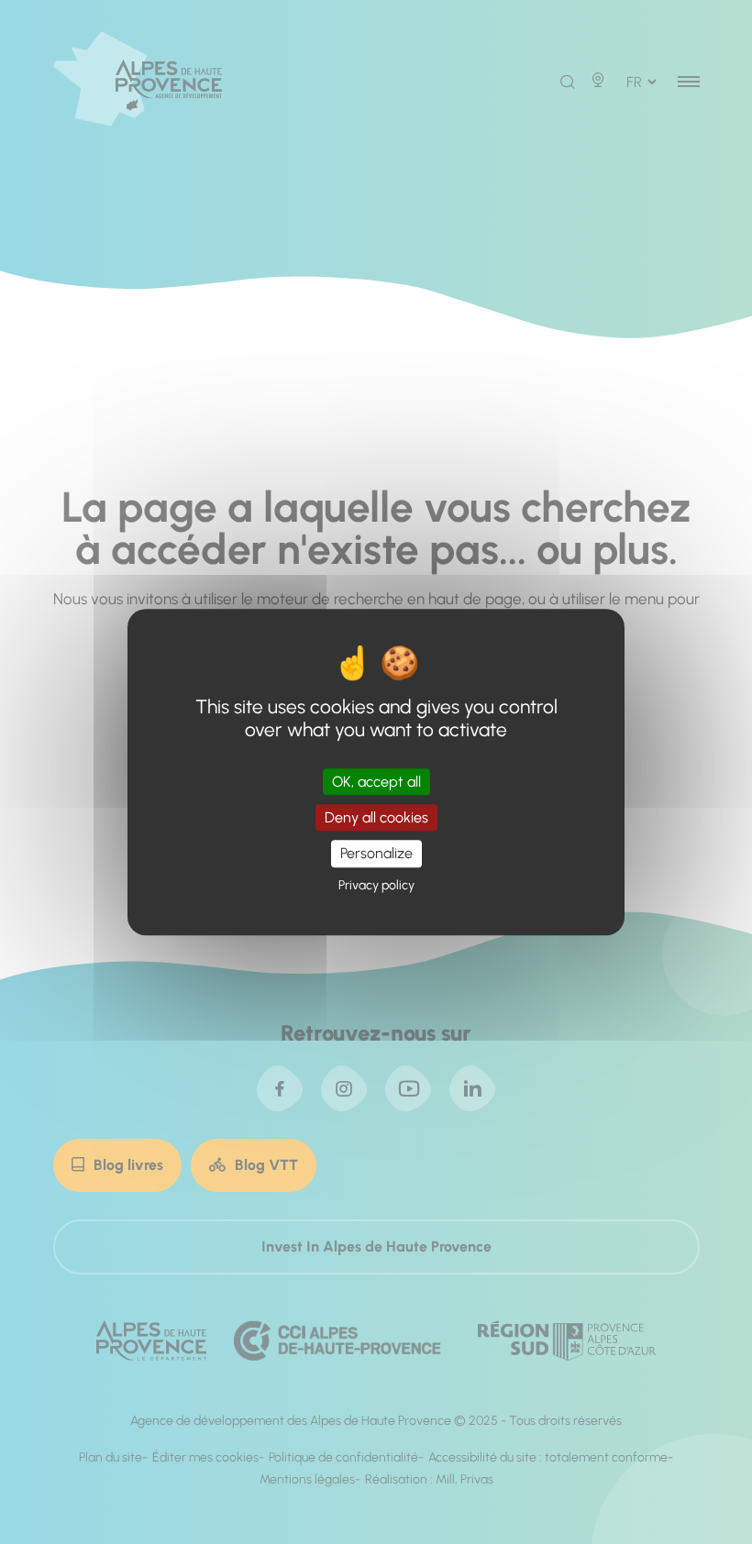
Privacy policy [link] (376, 885)
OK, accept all (376, 781)
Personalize (376, 854)
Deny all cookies (376, 817)
